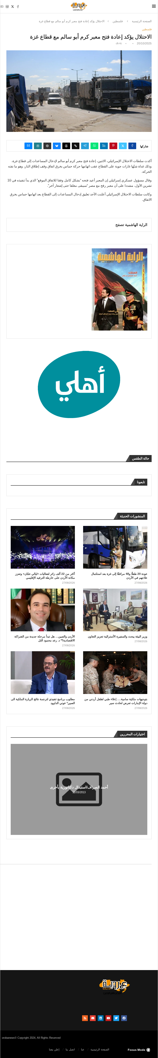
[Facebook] (18, 6)
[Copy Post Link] (75, 146)
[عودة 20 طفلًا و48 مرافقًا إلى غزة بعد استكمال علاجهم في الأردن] (115, 547)
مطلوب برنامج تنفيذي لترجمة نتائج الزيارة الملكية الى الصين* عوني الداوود (43, 701)
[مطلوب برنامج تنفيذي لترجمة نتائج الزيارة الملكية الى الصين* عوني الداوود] (43, 672)
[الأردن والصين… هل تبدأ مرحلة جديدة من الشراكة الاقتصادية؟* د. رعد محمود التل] (43, 610)
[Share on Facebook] (132, 146)
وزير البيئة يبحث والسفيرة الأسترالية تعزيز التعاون (117, 636)
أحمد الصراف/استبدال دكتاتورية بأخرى (79, 787)
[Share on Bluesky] (57, 146)
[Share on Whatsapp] (94, 146)
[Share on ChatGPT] (47, 146)
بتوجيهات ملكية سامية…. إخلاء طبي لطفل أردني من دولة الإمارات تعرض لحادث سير (115, 701)
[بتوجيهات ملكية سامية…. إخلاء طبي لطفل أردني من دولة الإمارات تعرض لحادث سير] (115, 672)
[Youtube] (1, 6)
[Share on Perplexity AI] (38, 146)
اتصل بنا (70, 1049)
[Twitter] (12, 6)
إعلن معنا (54, 1049)
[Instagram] (7, 6)
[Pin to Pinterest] (113, 146)
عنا (82, 1049)
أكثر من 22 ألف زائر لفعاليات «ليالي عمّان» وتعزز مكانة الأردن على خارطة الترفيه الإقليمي (45, 576)
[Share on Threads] (66, 146)
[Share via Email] (28, 146)
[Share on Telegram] (85, 146)
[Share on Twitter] (123, 146)
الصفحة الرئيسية (142, 21)
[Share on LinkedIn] (104, 146)
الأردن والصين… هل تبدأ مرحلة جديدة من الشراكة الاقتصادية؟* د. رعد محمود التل (44, 638)
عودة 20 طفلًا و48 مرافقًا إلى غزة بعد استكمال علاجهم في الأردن (119, 576)
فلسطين (118, 21)
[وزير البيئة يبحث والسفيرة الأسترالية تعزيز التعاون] (115, 610)
